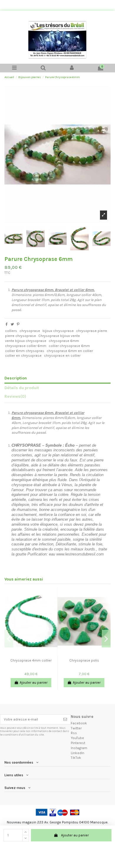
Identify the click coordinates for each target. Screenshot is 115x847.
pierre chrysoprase (20, 336)
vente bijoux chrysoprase (25, 341)
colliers (11, 331)
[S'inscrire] (65, 719)
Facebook (79, 723)
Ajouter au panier (75, 835)
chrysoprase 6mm (64, 341)
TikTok (76, 758)
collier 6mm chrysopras (24, 351)
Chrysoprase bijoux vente (59, 336)
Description (15, 378)
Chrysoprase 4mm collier (31, 660)
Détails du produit (21, 387)
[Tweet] (12, 324)
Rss (74, 733)
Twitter (76, 728)
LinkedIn (77, 753)
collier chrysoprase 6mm (69, 346)
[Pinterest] (18, 324)
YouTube (77, 738)
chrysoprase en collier (62, 355)
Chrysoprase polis (84, 660)
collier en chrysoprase (23, 355)
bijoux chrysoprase (58, 331)
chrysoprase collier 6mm (25, 346)
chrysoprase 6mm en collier (70, 351)
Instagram (79, 748)
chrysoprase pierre (91, 331)
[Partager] (7, 324)
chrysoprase (29, 331)
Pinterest (78, 743)
